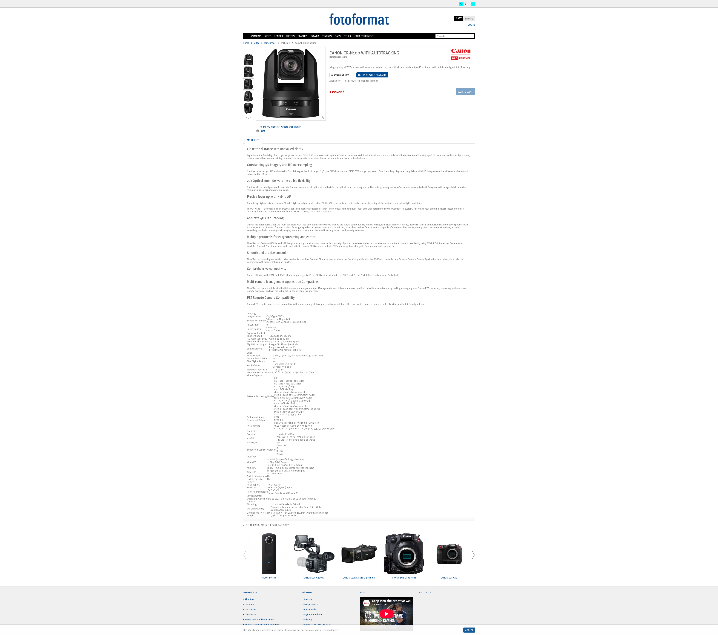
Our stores (250, 609)
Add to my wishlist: (270, 126)
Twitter (429, 602)
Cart (458, 18)
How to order (310, 609)
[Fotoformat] (359, 19)
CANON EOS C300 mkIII (404, 577)
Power (315, 36)
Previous (249, 51)
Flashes (303, 36)
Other (347, 36)
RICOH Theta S (269, 577)
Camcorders (270, 42)
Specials (307, 599)
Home (246, 36)
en (461, 4)
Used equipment (363, 36)
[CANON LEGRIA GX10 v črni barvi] (359, 554)
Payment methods (312, 614)
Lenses (278, 36)
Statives (327, 36)
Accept (469, 629)
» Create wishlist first (290, 126)
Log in (471, 25)
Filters (290, 36)
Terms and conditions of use (259, 619)
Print (262, 130)
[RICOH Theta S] (269, 554)
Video (268, 36)
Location (249, 604)
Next (248, 118)
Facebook (422, 602)
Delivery (307, 619)
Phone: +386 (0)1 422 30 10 (317, 624)
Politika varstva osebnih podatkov (262, 624)
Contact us (250, 614)
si (465, 4)
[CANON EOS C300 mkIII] (404, 554)
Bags (338, 36)
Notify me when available (372, 74)
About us (249, 599)
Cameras (256, 36)
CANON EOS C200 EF (314, 577)
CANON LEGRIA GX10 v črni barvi (359, 577)
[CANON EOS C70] (449, 554)
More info (253, 140)
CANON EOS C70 (449, 577)
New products (310, 604)
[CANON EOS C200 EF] (314, 554)
